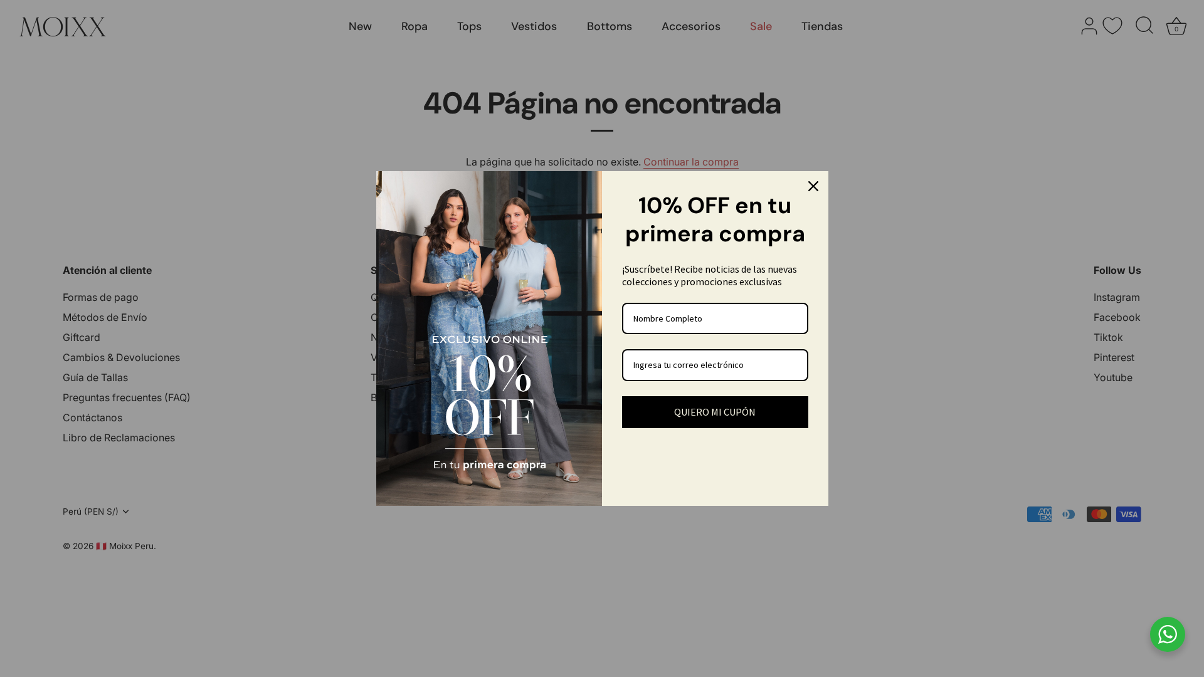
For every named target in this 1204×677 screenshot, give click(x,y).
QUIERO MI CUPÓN (715, 412)
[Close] (813, 186)
